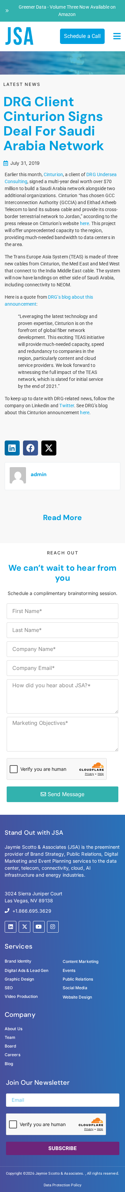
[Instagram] (53, 927)
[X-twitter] (24, 927)
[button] (117, 36)
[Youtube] (39, 927)
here (84, 223)
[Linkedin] (10, 927)
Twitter (66, 405)
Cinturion (53, 174)
